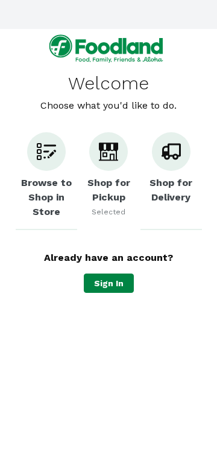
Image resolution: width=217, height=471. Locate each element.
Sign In (109, 283)
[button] (46, 181)
